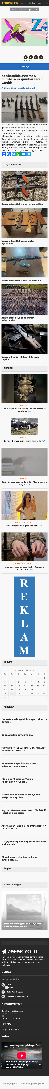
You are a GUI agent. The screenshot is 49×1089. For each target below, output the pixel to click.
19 (18, 689)
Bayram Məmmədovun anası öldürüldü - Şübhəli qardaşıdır (24, 811)
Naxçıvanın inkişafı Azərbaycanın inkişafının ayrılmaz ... (21, 796)
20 (25, 689)
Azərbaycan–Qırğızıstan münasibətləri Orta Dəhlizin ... (24, 827)
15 (38, 685)
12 (18, 685)
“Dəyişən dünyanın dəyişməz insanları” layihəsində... (24, 843)
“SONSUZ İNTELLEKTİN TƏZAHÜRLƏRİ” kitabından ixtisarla (23, 749)
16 (44, 685)
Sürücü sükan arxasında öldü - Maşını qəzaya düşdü (24, 483)
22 (38, 689)
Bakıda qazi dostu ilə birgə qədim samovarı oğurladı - (24, 409)
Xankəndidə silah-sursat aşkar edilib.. (22, 204)
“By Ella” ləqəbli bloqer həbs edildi (22, 525)
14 (32, 685)
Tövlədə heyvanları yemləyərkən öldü (22, 441)
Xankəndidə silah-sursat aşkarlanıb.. (21, 280)
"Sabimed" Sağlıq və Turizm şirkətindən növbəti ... (17, 780)
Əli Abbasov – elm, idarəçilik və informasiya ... (19, 858)
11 (12, 685)
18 (12, 689)
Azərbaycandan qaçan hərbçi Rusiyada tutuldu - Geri (24, 568)
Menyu (26, 66)
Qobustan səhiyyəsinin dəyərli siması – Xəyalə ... (24, 720)
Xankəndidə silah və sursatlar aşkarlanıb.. (17, 242)
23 (44, 689)
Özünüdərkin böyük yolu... (17, 734)
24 (5, 693)
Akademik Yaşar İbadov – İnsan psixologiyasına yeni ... (19, 765)
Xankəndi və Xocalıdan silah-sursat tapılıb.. (21, 358)
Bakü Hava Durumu (9, 1013)
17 (5, 689)
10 (5, 685)
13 (25, 685)
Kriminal (30, 88)
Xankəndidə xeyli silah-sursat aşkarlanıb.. (17, 318)
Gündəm (19, 522)
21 (32, 689)
